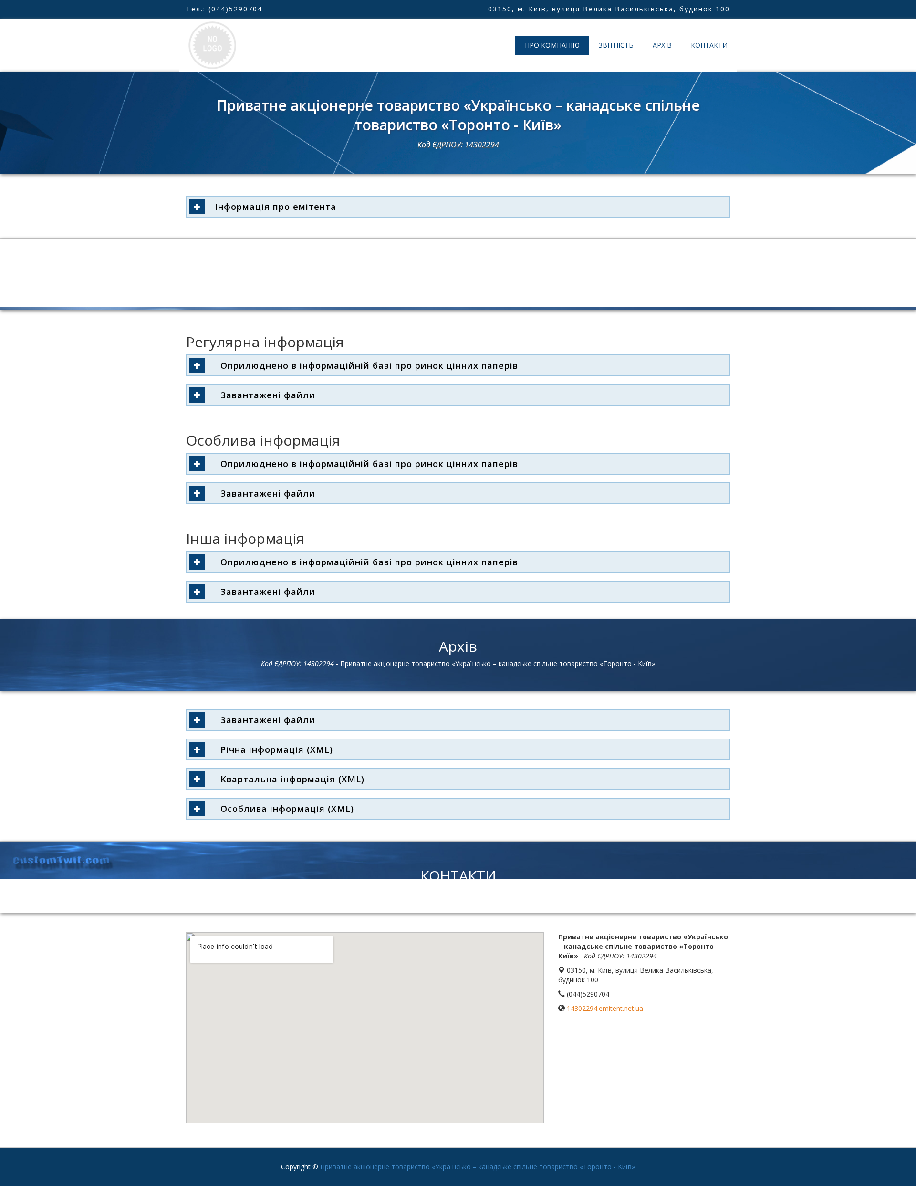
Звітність (616, 45)
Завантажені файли (265, 395)
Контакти (709, 45)
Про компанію (552, 45)
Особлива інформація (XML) (284, 808)
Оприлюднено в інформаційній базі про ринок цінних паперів (366, 365)
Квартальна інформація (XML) (289, 779)
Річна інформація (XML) (274, 749)
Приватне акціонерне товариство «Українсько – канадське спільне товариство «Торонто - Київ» (477, 1166)
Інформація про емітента (275, 206)
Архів (662, 45)
